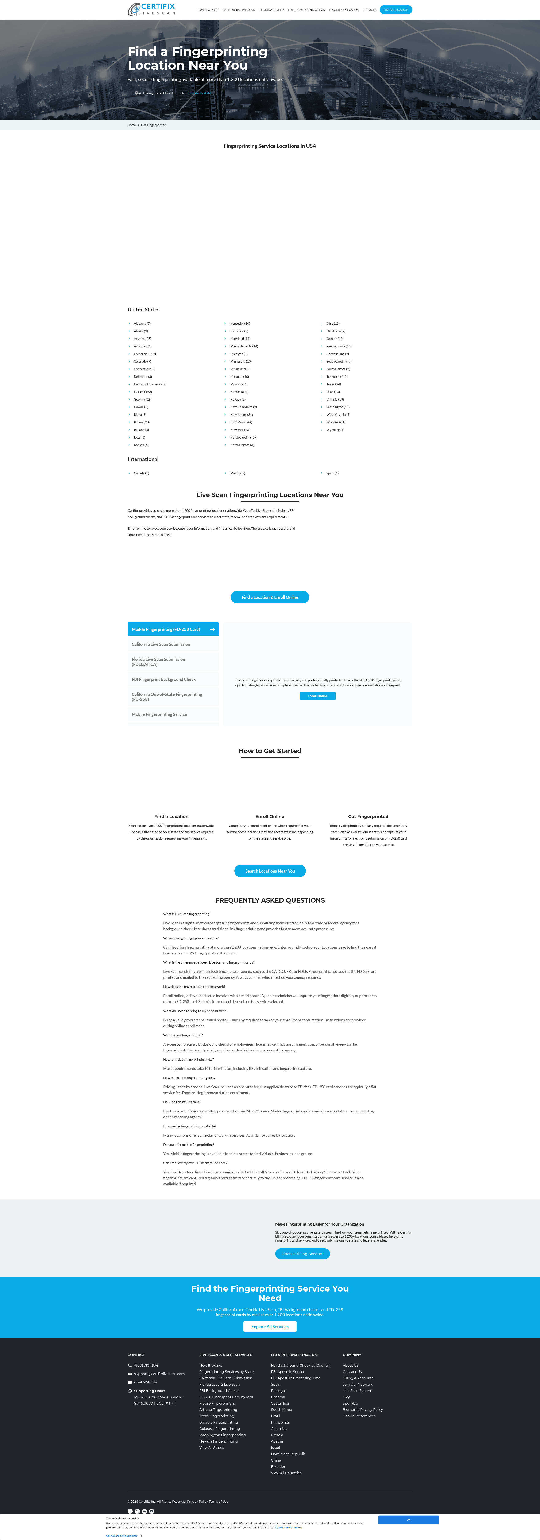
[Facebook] (130, 1511)
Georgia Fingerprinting (218, 1422)
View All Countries (286, 1473)
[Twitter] (137, 1511)
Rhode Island (335, 354)
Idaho (138, 414)
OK (408, 1519)
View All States (211, 1448)
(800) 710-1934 (146, 1365)
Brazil (275, 1416)
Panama (278, 1397)
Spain (330, 473)
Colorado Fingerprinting (219, 1429)
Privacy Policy (197, 1502)
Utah (330, 392)
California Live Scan (239, 9)
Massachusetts (241, 346)
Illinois (138, 422)
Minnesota (237, 361)
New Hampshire (241, 407)
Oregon (332, 338)
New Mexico (239, 422)
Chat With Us (145, 1382)
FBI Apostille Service (288, 1372)
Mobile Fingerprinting (217, 1403)
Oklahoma (334, 331)
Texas (331, 384)
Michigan (236, 354)
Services (370, 9)
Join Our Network (358, 1384)
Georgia (139, 399)
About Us (351, 1365)
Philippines (280, 1422)
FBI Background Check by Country (300, 1365)
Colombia (279, 1429)
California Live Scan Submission (225, 1378)
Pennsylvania (336, 346)
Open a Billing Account (303, 1254)
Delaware (140, 376)
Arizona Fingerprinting (218, 1410)
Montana (236, 384)
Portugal (278, 1391)
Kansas (139, 445)
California (141, 354)
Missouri (236, 376)
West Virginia (336, 414)
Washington (335, 407)
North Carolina (240, 437)
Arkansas (140, 346)
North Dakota (240, 445)
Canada (139, 473)
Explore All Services (270, 1326)
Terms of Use (218, 1502)
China (276, 1460)
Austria (277, 1441)
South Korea (281, 1410)
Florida (139, 392)
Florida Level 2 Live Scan (219, 1384)
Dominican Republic (288, 1454)
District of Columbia (148, 384)
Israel (275, 1448)
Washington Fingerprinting (222, 1435)
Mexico (235, 473)
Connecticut (142, 369)
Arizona (139, 338)
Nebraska (237, 392)
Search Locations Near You (270, 870)
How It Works (207, 9)
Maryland (237, 338)
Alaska (138, 331)
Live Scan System (357, 1391)
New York (237, 430)
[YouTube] (151, 1511)
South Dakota (336, 369)
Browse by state (199, 93)
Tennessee (334, 376)
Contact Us (352, 1372)
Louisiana (237, 331)
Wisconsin (334, 422)
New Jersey (238, 414)
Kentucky (237, 323)
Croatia (277, 1435)
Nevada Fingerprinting (218, 1441)
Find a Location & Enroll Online (270, 597)
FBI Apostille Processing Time (296, 1378)
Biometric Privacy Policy (363, 1410)
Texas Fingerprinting (216, 1416)
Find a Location (396, 9)
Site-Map (350, 1403)
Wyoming (333, 430)
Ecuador (278, 1467)
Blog (347, 1397)
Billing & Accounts (358, 1378)
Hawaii (139, 407)
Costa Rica (280, 1403)
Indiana (139, 430)
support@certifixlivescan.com (159, 1374)
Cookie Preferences (359, 1416)
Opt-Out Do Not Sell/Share (122, 1535)
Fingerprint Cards (344, 9)
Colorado (140, 361)
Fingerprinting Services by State (226, 1372)
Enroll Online (318, 696)
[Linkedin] (144, 1511)
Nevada (235, 399)
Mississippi (238, 369)
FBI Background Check (306, 9)
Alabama (140, 323)
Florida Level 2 (271, 9)
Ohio (330, 323)
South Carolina (337, 361)
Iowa (137, 437)
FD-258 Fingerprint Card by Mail (226, 1397)
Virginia (332, 399)
